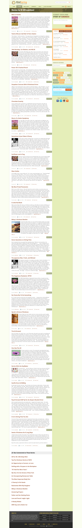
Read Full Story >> (15, 28)
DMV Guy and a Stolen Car (19, 505)
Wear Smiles (15, 171)
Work (54, 77)
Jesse (16, 328)
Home (14, 6)
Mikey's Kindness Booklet (19, 219)
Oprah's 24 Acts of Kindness (20, 312)
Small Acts (68, 80)
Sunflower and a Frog (18, 154)
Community (33, 6)
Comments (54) (30, 133)
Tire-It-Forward (16, 331)
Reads (49, 31)
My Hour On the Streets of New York (23, 473)
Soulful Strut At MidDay (19, 383)
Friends (69, 75)
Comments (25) (27, 168)
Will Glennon (17, 309)
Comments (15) (30, 397)
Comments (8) (31, 309)
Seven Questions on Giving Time (21, 240)
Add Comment (30, 255)
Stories (19, 6)
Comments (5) (30, 414)
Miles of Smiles (16, 14)
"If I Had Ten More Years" (19, 469)
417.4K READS (66, 42)
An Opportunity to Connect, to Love (23, 463)
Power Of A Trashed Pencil (20, 67)
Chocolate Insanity (17, 101)
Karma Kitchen (65, 517)
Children (60, 75)
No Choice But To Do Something (21, 295)
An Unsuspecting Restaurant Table (22, 476)
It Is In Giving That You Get (20, 417)
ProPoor (55, 517)
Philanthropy (55, 82)
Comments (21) (29, 380)
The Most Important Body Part (21, 479)
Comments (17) (27, 184)
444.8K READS (66, 38)
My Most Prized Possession (20, 187)
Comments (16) (29, 273)
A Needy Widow (16, 501)
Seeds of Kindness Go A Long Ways (22, 432)
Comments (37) (30, 98)
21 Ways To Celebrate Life (58, 53)
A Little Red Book (17, 203)
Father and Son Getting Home (21, 495)
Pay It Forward (61, 80)
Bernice (16, 445)
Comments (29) (29, 81)
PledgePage (44, 519)
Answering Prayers (17, 492)
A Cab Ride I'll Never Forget (58, 33)
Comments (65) (27, 31)
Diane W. (16, 292)
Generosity (55, 75)
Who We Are (32, 524)
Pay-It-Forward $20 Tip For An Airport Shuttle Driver (27, 400)
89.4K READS (66, 50)
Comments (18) (28, 115)
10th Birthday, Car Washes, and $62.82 (23, 49)
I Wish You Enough (56, 37)
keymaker (16, 81)
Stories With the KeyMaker (20, 366)
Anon (15, 115)
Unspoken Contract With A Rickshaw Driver (25, 84)
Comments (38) (30, 345)
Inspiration (62, 82)
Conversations (65, 515)
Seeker (16, 380)
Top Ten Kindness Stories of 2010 (22, 460)
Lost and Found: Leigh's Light (20, 498)
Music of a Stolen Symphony (20, 118)
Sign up (69, 6)
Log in (63, 6)
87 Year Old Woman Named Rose (59, 41)
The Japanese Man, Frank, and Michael (23, 258)
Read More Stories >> (57, 57)
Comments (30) (30, 151)
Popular (56, 31)
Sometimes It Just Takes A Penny (22, 136)
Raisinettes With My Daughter (21, 485)
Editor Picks (68, 31)
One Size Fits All (16, 348)
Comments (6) (29, 363)
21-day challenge (47, 6)
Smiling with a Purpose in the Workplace (24, 466)
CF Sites (54, 519)
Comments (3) (29, 292)
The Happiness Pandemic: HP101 (22, 276)
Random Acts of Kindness (58, 72)
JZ (15, 31)
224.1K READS (65, 34)
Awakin (44, 517)
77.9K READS (65, 54)
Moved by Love (65, 519)
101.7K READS (65, 46)
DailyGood (16, 255)
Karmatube (55, 515)
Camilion (16, 363)
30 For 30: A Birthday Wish (20, 457)
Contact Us (54, 524)
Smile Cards (26, 6)
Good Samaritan (68, 82)
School (58, 77)
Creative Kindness (64, 77)
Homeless (55, 80)
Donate (38, 524)
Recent (61, 31)
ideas (40, 6)
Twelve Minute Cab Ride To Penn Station (24, 34)
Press (44, 524)
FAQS (49, 524)
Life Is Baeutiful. (56, 49)
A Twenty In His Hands (18, 482)
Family (65, 75)
